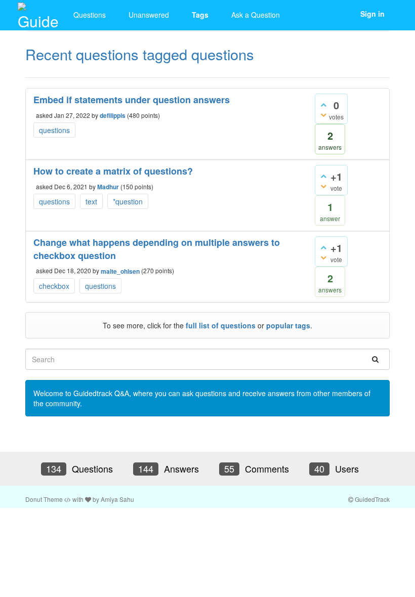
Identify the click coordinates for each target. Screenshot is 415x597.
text (91, 201)
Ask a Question (255, 15)
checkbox (54, 286)
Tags (200, 15)
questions (54, 130)
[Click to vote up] (323, 104)
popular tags (288, 325)
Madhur (108, 186)
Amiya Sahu (117, 499)
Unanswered (149, 15)
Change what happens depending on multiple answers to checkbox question (156, 249)
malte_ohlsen (120, 271)
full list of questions (221, 325)
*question (128, 201)
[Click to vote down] (323, 114)
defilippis (113, 115)
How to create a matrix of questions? (113, 171)
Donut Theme (44, 499)
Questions (89, 15)
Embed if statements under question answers (131, 99)
